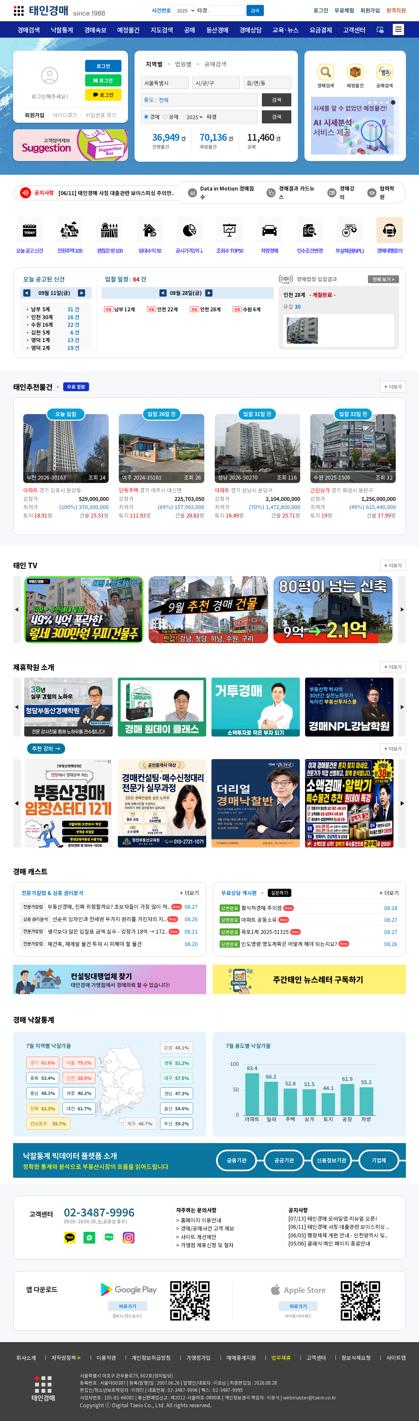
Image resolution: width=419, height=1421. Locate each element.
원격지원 (396, 10)
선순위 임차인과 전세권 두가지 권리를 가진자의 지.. (94, 919)
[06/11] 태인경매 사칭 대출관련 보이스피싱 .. (338, 1226)
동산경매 (217, 29)
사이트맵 (396, 1357)
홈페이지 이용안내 (201, 1220)
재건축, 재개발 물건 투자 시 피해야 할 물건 (82, 944)
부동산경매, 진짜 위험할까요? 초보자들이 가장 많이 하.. (96, 906)
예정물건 (128, 29)
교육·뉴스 (286, 29)
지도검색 (162, 29)
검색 (255, 10)
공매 (189, 29)
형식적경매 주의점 (251, 908)
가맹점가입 (198, 1357)
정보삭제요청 (356, 1357)
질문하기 (279, 892)
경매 (155, 116)
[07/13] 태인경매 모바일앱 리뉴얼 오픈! (332, 1218)
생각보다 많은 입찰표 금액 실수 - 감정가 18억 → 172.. (95, 931)
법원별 (183, 64)
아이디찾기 (65, 115)
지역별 (154, 64)
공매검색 (215, 64)
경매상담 (250, 29)
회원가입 (370, 10)
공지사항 (44, 192)
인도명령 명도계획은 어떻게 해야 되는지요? (279, 944)
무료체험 (344, 10)
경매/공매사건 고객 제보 (207, 1228)
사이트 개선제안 (198, 1237)
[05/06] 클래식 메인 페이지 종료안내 (329, 1243)
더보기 (395, 386)
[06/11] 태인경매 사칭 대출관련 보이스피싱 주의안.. (116, 193)
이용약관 (106, 1357)
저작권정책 (66, 1357)
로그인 (321, 10)
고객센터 (354, 29)
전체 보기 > (383, 279)
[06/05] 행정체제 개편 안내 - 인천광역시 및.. (337, 1235)
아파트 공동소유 (249, 919)
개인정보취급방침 (151, 1357)
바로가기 (127, 1306)
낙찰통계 (62, 29)
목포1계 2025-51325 (255, 932)
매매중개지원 (241, 1357)
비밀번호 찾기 (100, 115)
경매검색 (28, 29)
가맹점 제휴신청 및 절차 (207, 1245)
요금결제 (321, 29)
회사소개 (26, 1357)
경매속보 (95, 29)
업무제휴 (281, 1357)
